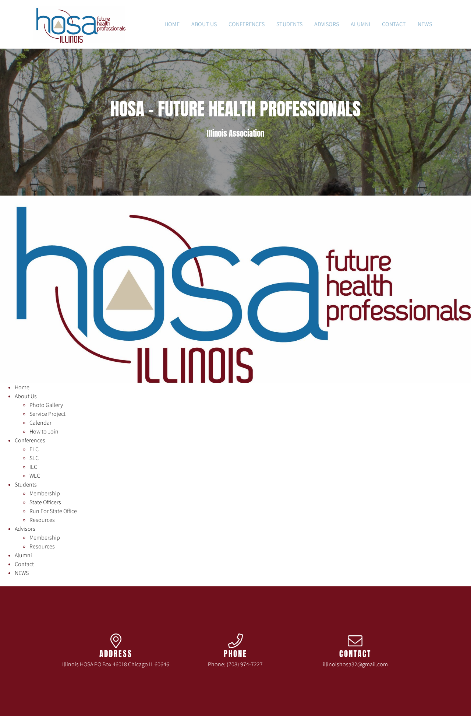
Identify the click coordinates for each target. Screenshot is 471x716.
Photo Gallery (46, 405)
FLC (34, 449)
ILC (33, 467)
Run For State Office (53, 511)
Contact (394, 24)
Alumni (360, 24)
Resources (42, 520)
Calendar (40, 423)
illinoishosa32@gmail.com (355, 664)
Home (172, 24)
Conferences (247, 24)
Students (289, 24)
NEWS (425, 24)
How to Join (44, 431)
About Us (204, 24)
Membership (44, 493)
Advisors (326, 24)
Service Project (47, 414)
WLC (34, 476)
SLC (34, 458)
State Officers (45, 502)
